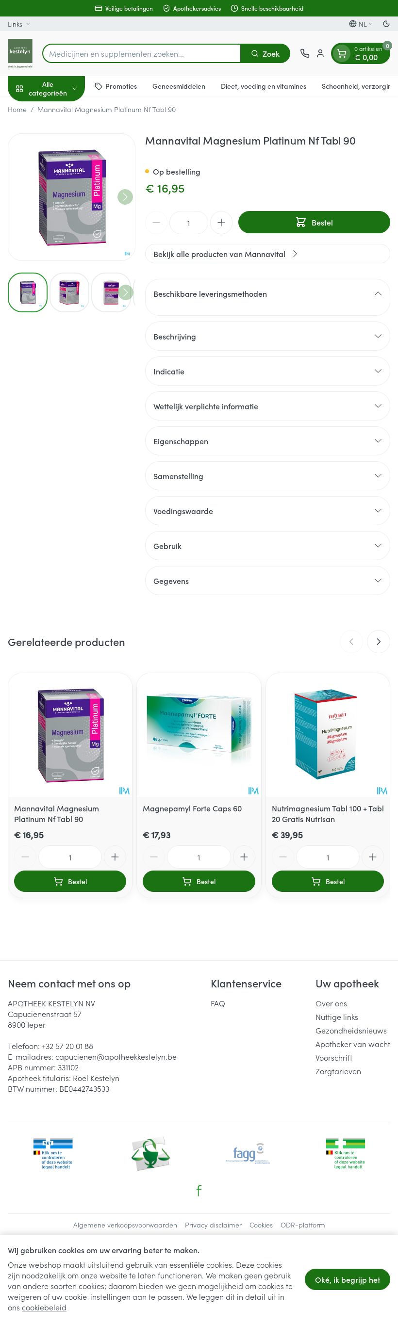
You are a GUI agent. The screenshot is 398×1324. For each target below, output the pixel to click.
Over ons (331, 1003)
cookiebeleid (44, 1307)
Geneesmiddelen (178, 86)
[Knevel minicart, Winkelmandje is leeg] (341, 53)
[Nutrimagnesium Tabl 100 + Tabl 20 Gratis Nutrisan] (328, 735)
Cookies (261, 1224)
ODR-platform (303, 1224)
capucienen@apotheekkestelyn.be (116, 1056)
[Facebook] (199, 1190)
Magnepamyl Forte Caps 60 (192, 808)
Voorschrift (333, 1057)
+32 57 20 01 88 (67, 1045)
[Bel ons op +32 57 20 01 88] (305, 53)
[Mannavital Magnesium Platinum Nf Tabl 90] (70, 735)
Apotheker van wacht (352, 1043)
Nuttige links (336, 1016)
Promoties (121, 86)
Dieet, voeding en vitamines (263, 86)
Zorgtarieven (338, 1071)
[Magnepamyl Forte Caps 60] (199, 735)
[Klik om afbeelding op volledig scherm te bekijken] (71, 197)
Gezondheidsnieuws (351, 1030)
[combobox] (141, 53)
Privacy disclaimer (213, 1224)
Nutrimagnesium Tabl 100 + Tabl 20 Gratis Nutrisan (328, 813)
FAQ (218, 1003)
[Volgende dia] (378, 641)
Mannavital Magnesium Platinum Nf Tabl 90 (56, 813)
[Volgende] (125, 197)
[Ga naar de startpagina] (20, 53)
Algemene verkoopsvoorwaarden (125, 1224)
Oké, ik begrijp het (347, 1279)
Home (17, 109)
